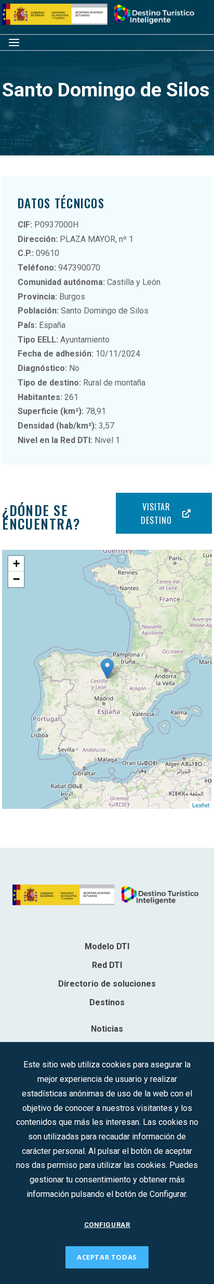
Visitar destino (156, 513)
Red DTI (107, 965)
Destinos (107, 1002)
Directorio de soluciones (107, 984)
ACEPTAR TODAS (107, 1257)
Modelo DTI (107, 946)
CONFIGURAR (107, 1225)
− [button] (16, 579)
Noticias (107, 1029)
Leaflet (200, 805)
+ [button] (16, 563)
